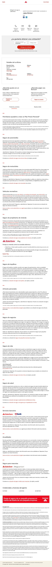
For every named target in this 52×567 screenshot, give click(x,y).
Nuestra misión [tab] (37, 106)
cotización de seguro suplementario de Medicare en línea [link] (22, 400)
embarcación (42, 194)
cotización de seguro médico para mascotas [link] (19, 481)
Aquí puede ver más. (7, 368)
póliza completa (15, 517)
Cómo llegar (9, 70)
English (3, 2)
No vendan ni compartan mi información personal (34, 562)
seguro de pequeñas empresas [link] (22, 337)
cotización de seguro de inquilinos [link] (16, 280)
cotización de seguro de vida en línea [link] (17, 375)
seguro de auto (27, 172)
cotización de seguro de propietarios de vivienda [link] (20, 237)
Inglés (28, 66)
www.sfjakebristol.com (11, 75)
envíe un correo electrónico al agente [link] (14, 307)
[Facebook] (24, 17)
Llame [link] (4, 208)
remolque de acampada (30, 194)
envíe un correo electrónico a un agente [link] (15, 208)
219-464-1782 (30, 75)
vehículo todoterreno (7, 196)
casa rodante (20, 194)
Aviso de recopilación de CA (19, 562)
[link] (22, 28)
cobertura (40, 142)
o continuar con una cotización (26, 49)
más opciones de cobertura (19, 175)
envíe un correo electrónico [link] (12, 428)
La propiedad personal (13, 225)
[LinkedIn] (26, 17)
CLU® (24, 15)
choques (5, 143)
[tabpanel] (26, 71)
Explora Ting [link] (5, 253)
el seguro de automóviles (37, 140)
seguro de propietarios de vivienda (10, 222)
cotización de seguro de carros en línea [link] (18, 158)
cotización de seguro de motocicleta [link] (17, 183)
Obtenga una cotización (26, 47)
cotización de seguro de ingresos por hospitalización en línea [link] (23, 402)
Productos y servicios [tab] (14, 106)
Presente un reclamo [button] (9, 99)
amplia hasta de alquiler (13, 143)
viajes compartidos (25, 143)
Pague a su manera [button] (38, 99)
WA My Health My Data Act (7, 562)
